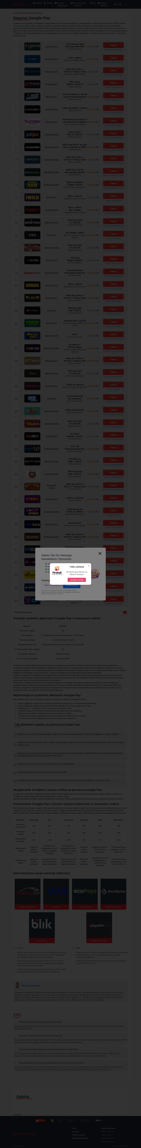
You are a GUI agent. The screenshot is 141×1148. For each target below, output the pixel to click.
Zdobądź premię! (76, 580)
